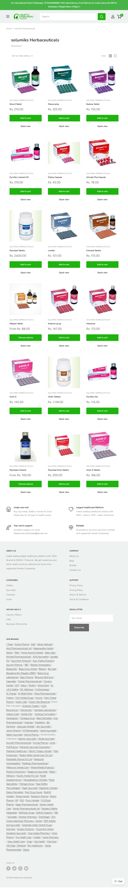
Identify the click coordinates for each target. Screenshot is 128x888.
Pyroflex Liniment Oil (19, 177)
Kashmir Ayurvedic (27, 738)
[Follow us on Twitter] (14, 868)
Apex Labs (50, 652)
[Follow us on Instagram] (20, 868)
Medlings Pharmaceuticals (35, 763)
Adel (33, 644)
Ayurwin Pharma (14, 664)
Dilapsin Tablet (16, 323)
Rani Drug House (33, 792)
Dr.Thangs (11, 693)
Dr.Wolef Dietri (25, 693)
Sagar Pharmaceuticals (26, 804)
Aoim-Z (13, 397)
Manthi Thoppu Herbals (40, 751)
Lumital (51, 250)
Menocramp (53, 104)
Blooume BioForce (44, 677)
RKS (22, 800)
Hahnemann (26, 710)
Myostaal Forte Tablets (58, 470)
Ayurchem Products (21, 660)
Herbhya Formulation (45, 714)
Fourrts (38, 697)
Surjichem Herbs (45, 829)
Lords (52, 742)
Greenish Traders (30, 706)
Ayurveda (10, 590)
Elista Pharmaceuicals (45, 693)
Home (8, 28)
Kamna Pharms (31, 734)
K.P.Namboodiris (30, 730)
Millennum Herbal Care (17, 767)
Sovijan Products (25, 829)
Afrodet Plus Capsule (96, 177)
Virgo (29, 841)
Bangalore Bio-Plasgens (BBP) (21, 673)
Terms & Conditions (79, 599)
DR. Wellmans (27, 689)
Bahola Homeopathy (41, 664)
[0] (119, 17)
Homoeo (10, 594)
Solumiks (10, 829)
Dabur (24, 685)
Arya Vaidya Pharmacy (39, 833)
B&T (27, 664)
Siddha (9, 585)
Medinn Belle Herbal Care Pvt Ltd (35, 755)
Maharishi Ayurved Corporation (35, 747)
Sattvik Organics (44, 812)
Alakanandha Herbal (43, 648)
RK (16, 800)
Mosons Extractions (16, 771)
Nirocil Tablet (16, 104)
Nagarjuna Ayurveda (37, 771)
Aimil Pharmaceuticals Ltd (19, 648)
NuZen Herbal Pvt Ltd (28, 775)
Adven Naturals (44, 644)
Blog (71, 560)
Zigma (26, 849)
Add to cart (25, 118)
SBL (56, 812)
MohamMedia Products (42, 767)
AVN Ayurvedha (41, 656)
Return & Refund (77, 594)
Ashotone (90, 323)
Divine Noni (43, 685)
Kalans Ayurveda (14, 734)
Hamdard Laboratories (45, 710)
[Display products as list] (115, 55)
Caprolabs (11, 681)
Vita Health (39, 841)
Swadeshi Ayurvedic (16, 833)
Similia (38, 821)
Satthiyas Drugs (26, 812)
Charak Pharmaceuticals (30, 681)
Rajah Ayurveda (29, 788)
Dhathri (32, 685)
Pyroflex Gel (92, 397)
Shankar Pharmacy (28, 817)
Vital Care (52, 841)
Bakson (42, 669)
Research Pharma (39, 796)
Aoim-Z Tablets (93, 470)
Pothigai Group (26, 784)
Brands (72, 565)
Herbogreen (12, 718)
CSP (17, 685)
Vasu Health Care (16, 841)
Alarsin (9, 652)
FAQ (8, 619)
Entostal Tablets (93, 250)
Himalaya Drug (27, 718)
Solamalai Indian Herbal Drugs (37, 825)
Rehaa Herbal (22, 796)
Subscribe (79, 627)
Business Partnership (16, 624)
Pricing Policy (76, 590)
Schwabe (12, 817)
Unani (9, 599)
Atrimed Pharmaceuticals (18, 656)
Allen (17, 652)
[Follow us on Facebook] (8, 868)
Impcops (28, 722)
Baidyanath (11, 669)
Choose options (25, 337)
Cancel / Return (14, 614)
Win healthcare (35, 845)
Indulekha (40, 722)
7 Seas (9, 644)
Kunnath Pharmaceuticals (18, 742)
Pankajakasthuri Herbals (35, 779)
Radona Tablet (92, 104)
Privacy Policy (76, 585)
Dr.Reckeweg (42, 689)
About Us (74, 556)
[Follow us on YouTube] (26, 868)
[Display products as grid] (110, 55)
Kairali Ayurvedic (48, 730)
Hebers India (12, 714)
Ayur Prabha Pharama (43, 660)
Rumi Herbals (32, 800)
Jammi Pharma (13, 730)
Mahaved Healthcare (16, 751)
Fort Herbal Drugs (24, 697)
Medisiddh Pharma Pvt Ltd (19, 759)
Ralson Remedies (14, 792)
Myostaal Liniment (18, 470)
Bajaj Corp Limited (28, 669)
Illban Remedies (44, 718)
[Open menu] (7, 16)
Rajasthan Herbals (48, 788)
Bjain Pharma (26, 677)
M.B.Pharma (12, 747)
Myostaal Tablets (17, 250)
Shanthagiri (44, 817)
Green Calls (21, 702)
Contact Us (75, 570)
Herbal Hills (26, 714)
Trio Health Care (23, 837)
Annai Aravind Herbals (32, 652)
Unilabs (37, 837)
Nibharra (10, 775)
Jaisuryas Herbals (25, 726)
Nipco (52, 771)
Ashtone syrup (54, 323)
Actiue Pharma (22, 644)
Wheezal (21, 845)
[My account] (112, 16)
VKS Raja (10, 845)
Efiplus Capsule (55, 177)
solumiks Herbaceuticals (21, 100)
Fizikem (10, 697)
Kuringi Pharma (40, 742)
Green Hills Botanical (39, 702)
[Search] (102, 16)
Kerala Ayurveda (46, 738)
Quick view (26, 126)
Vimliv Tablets (54, 397)
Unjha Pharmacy (50, 837)
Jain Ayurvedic (43, 726)
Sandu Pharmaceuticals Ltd (26, 808)
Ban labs (52, 669)
